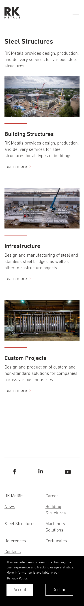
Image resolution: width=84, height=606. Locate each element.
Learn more (15, 166)
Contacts (12, 551)
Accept (19, 589)
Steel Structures (20, 523)
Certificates (56, 540)
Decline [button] (59, 589)
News (9, 506)
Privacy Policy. (17, 578)
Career (51, 495)
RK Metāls (14, 495)
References (15, 540)
